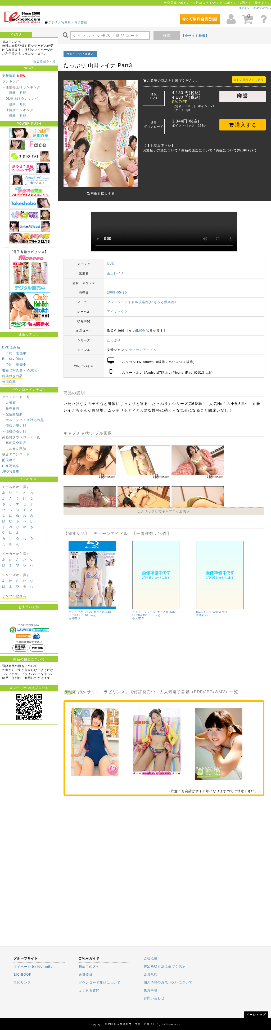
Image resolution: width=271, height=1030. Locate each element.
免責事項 (151, 990)
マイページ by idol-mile (33, 966)
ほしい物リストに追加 (249, 79)
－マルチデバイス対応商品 (23, 420)
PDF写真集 (11, 466)
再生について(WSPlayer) (236, 150)
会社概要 (151, 958)
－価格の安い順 (14, 425)
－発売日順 (11, 409)
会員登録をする (44, 61)
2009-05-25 (117, 292)
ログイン (244, 8)
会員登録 (86, 974)
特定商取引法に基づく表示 (165, 966)
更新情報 (9, 76)
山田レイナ (115, 273)
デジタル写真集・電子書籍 (67, 22)
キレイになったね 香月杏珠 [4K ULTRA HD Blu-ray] (90, 613)
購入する (246, 125)
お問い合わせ (154, 998)
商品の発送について (197, 150)
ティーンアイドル (143, 350)
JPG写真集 (11, 471)
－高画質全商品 (14, 443)
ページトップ (256, 1014)
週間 (12, 93)
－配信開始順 (12, 414)
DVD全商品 (11, 347)
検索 (166, 35)
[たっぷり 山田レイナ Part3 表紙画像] (101, 132)
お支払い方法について (160, 150)
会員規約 (151, 974)
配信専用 (9, 460)
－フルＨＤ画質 (14, 449)
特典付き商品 (12, 376)
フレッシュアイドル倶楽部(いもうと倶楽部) (141, 302)
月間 (23, 93)
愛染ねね (202, 615)
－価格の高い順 (14, 431)
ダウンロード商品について (99, 982)
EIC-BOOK (22, 974)
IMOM (141, 331)
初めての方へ (262, 8)
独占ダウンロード (16, 454)
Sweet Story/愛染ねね (211, 611)
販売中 (21, 353)
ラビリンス (114, 691)
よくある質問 (89, 990)
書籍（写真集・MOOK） (21, 370)
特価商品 (9, 382)
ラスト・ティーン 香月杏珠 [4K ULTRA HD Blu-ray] (153, 613)
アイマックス (117, 311)
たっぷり (114, 340)
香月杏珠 (74, 618)
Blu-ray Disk (12, 359)
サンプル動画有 (14, 596)
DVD (111, 264)
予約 (9, 353)
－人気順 (9, 403)
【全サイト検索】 (195, 36)
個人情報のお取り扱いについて (168, 982)
